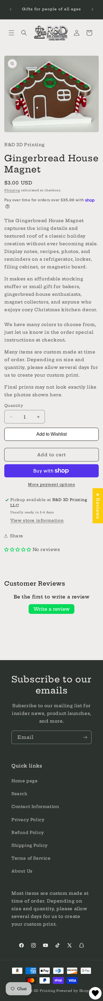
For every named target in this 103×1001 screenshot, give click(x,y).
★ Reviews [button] (97, 506)
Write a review (51, 609)
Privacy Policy (27, 819)
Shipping (12, 190)
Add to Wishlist (51, 434)
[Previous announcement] (10, 9)
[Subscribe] (85, 737)
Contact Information (35, 806)
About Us (22, 871)
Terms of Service (31, 858)
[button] (11, 33)
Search (19, 793)
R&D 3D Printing (40, 991)
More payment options (51, 484)
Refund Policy (27, 832)
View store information (37, 520)
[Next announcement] (92, 9)
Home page (24, 780)
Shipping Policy (29, 845)
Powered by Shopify (75, 991)
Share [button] (16, 535)
